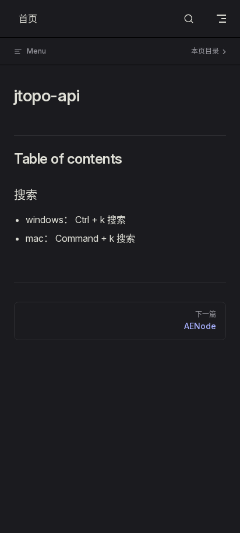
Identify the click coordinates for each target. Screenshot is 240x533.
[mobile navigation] (221, 18)
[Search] (189, 19)
